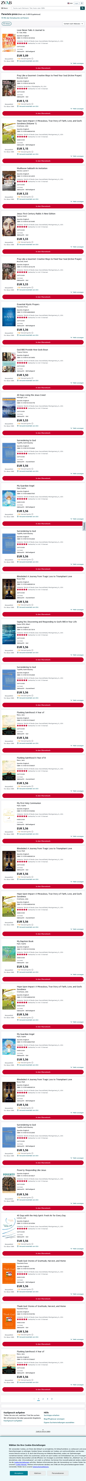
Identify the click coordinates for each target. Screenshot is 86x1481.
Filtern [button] (7, 24)
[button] (77, 63)
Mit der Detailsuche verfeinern (16, 18)
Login (76, 3)
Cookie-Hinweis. (21, 1464)
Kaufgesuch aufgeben (13, 1420)
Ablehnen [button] (37, 1473)
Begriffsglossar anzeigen (54, 1419)
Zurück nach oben (43, 1431)
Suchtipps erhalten (51, 1415)
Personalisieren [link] (58, 1473)
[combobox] (46, 8)
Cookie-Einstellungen (21, 1462)
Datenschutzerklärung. (41, 1467)
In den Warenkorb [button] (43, 68)
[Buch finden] (82, 8)
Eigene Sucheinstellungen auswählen (59, 1422)
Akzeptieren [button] (18, 1473)
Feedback (84, 526)
